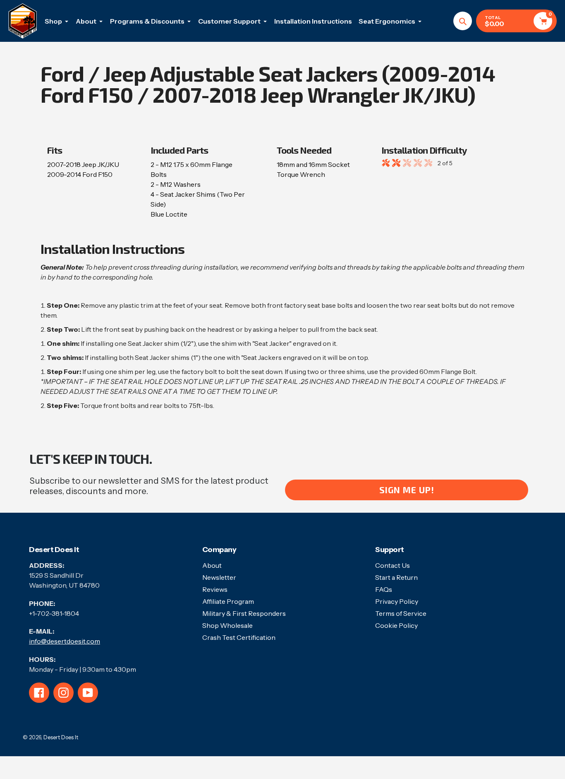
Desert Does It (60, 737)
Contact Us (392, 565)
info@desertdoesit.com (64, 641)
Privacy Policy (396, 601)
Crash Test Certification (238, 637)
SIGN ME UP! (406, 490)
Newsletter (219, 577)
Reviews (214, 589)
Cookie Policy (396, 625)
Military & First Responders (244, 613)
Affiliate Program (228, 601)
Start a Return (396, 577)
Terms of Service (400, 613)
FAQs (383, 589)
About (212, 565)
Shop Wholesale (227, 625)
